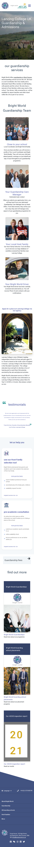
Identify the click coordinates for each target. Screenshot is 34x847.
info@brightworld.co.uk (19, 837)
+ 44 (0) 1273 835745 (26, 790)
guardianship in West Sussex (23, 77)
